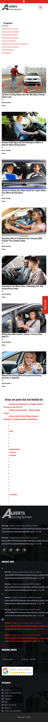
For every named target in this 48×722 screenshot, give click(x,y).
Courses (12, 452)
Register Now (14, 449)
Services (12, 455)
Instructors (9, 696)
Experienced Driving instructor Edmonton (15, 44)
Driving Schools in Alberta (10, 38)
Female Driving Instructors (10, 47)
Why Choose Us (10, 705)
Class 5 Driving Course (13, 693)
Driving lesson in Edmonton (10, 32)
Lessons (8, 690)
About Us (8, 708)
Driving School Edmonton (10, 35)
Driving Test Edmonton (9, 41)
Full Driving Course (8, 50)
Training (8, 699)
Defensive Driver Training (10, 29)
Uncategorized (6, 53)
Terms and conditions (13, 711)
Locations (13, 494)
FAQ (11, 431)
